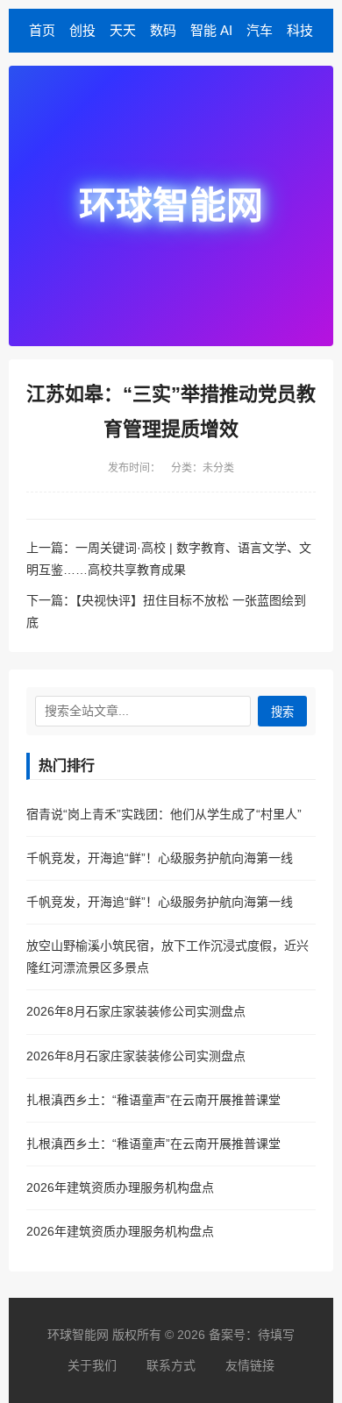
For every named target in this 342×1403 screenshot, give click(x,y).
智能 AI (211, 30)
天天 (123, 30)
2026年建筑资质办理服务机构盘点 (120, 1187)
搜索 (282, 712)
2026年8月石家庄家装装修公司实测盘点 (136, 1011)
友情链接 (249, 1365)
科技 (300, 30)
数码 (163, 30)
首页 (42, 30)
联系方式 (171, 1365)
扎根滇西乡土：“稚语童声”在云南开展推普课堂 (153, 1100)
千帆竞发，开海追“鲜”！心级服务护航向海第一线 (159, 858)
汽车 (259, 30)
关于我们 (92, 1365)
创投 (82, 30)
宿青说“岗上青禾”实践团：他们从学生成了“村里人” (164, 814)
